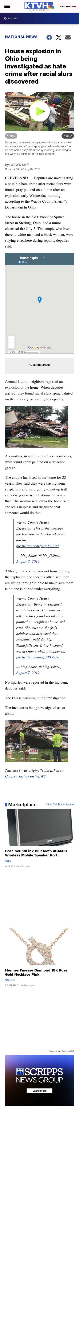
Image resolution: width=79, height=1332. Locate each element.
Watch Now (66, 6)
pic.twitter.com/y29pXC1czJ (37, 545)
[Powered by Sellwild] (68, 1051)
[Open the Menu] (7, 6)
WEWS (40, 776)
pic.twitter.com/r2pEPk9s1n (37, 656)
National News (21, 37)
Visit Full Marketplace (60, 804)
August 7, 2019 (27, 561)
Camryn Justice (17, 776)
